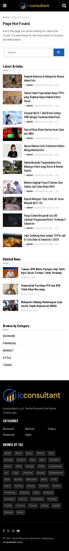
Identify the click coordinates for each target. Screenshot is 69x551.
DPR (18, 466)
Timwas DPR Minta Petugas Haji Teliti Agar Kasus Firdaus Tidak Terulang (43, 271)
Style (7, 358)
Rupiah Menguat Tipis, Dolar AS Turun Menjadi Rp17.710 (43, 201)
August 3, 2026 (30, 310)
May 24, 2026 (29, 277)
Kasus (41, 472)
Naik (44, 479)
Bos (51, 453)
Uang (44, 505)
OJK (54, 479)
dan (32, 459)
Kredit (18, 479)
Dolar (8, 466)
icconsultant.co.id (12, 542)
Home (6, 17)
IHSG (41, 466)
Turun (32, 505)
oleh (7, 486)
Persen (43, 486)
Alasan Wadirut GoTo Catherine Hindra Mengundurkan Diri (44, 148)
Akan (8, 453)
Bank (19, 453)
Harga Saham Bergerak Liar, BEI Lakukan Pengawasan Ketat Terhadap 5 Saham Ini (45, 219)
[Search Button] (58, 52)
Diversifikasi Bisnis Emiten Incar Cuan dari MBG (44, 131)
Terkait (52, 499)
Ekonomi (9, 336)
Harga (30, 466)
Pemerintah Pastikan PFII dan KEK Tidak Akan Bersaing (40, 287)
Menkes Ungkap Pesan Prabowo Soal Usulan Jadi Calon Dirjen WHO (43, 184)
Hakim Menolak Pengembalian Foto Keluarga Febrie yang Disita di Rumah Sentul (43, 166)
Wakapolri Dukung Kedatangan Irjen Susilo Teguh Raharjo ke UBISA (41, 304)
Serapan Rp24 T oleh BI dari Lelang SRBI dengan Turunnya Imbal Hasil (42, 115)
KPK (7, 479)
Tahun (22, 499)
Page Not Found (20, 17)
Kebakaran (56, 472)
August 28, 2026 (45, 85)
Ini (6, 472)
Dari (42, 459)
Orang (18, 486)
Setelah (9, 499)
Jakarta (27, 472)
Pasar (30, 486)
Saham (48, 492)
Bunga (8, 459)
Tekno (7, 365)
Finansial (9, 343)
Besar (40, 453)
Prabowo (10, 492)
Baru (29, 453)
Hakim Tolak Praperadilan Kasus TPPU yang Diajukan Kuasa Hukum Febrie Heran (44, 97)
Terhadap (37, 499)
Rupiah (24, 492)
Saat (36, 492)
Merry (30, 85)
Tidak (8, 505)
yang (20, 512)
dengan (54, 459)
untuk (56, 505)
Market (8, 351)
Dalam (21, 459)
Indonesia (55, 466)
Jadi (15, 472)
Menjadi (31, 479)
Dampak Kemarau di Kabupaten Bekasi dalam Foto (44, 78)
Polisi (56, 486)
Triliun (20, 505)
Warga (8, 512)
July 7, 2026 (28, 294)
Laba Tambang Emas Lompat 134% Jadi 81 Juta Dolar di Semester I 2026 (45, 237)
